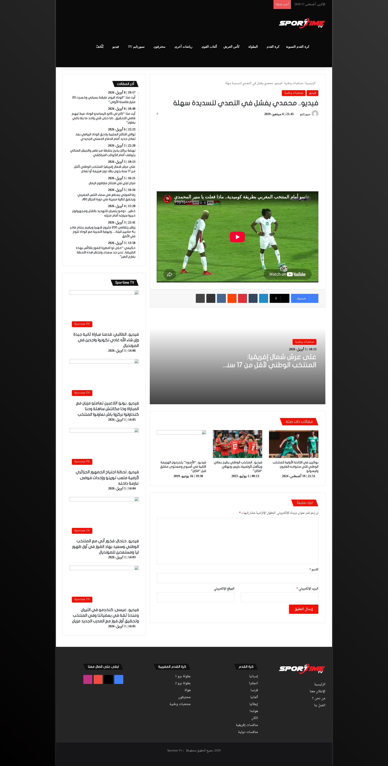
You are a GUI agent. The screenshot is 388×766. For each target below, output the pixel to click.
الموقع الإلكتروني (224, 589)
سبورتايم (305, 114)
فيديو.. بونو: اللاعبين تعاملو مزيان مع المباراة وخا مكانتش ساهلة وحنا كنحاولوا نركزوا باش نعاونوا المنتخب (107, 409)
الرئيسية (310, 83)
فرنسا (254, 690)
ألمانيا (254, 697)
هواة (188, 690)
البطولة (253, 46)
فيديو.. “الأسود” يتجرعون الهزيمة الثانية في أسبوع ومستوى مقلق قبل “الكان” (183, 467)
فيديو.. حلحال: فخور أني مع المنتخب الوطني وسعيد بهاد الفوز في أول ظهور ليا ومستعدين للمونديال (105, 546)
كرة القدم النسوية (297, 46)
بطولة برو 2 (183, 683)
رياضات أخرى (183, 46)
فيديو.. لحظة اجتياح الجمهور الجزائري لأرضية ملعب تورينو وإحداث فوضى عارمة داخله (107, 477)
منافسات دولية (248, 732)
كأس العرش (231, 46)
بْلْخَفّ (100, 46)
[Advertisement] (149, 24)
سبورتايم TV (136, 46)
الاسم (313, 569)
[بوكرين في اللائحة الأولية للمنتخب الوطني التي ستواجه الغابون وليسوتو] (293, 444)
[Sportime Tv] (302, 23)
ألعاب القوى (209, 46)
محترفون (159, 46)
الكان (254, 718)
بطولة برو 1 (183, 676)
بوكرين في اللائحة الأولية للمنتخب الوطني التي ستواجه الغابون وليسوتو (295, 467)
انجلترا (253, 683)
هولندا (254, 711)
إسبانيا (253, 676)
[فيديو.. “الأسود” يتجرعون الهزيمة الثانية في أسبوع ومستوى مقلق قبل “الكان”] (181, 444)
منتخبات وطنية (293, 83)
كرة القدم (273, 46)
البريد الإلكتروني (307, 589)
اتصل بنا (319, 705)
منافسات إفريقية (247, 725)
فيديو (115, 46)
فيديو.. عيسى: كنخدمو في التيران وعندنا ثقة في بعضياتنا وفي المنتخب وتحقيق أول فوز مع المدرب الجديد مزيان (105, 615)
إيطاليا (253, 704)
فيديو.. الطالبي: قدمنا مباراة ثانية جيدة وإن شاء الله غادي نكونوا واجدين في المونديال (106, 340)
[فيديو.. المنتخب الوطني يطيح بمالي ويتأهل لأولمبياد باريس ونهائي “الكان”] (237, 444)
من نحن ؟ (318, 698)
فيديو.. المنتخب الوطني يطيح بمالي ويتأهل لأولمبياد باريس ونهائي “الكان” (238, 467)
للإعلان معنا (317, 692)
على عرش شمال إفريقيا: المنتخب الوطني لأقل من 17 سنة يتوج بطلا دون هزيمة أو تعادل (269, 365)
